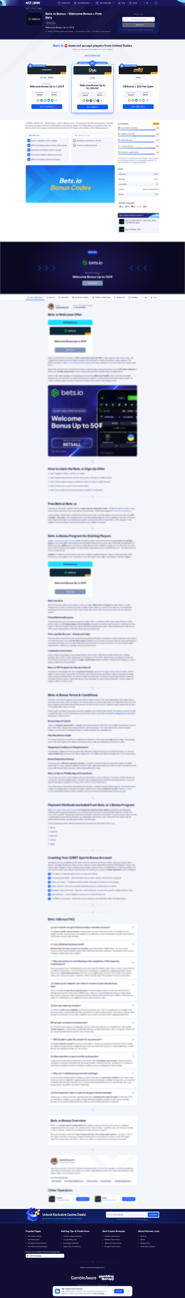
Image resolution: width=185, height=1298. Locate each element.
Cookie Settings (99, 1293)
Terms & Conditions (142, 1219)
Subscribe (153, 1215)
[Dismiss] (128, 1291)
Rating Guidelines (140, 162)
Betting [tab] (43, 77)
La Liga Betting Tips (70, 1239)
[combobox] (45, 1256)
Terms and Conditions (147, 1246)
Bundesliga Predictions (71, 1243)
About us (143, 1236)
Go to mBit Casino (138, 106)
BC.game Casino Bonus (112, 1246)
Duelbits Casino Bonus (112, 1236)
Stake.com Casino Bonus (113, 1243)
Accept (119, 1291)
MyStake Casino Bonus (112, 1239)
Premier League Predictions (72, 1236)
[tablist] (50, 23)
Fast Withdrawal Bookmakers (37, 1246)
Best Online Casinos (34, 1236)
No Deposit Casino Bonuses (37, 1243)
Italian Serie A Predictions (72, 1246)
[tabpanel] (79, 27)
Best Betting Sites (34, 1239)
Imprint (142, 1239)
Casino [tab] (50, 77)
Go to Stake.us (92, 107)
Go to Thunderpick (47, 106)
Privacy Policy (145, 1243)
